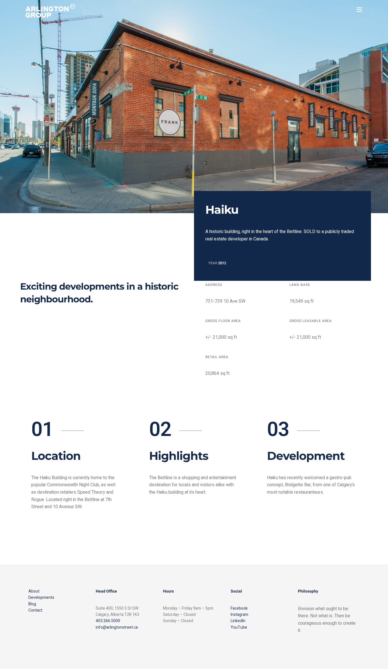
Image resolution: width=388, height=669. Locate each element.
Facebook (239, 608)
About (33, 591)
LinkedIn (238, 621)
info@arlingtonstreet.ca (117, 627)
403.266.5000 (108, 621)
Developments (41, 598)
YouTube (239, 627)
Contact (35, 610)
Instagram (239, 615)
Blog (32, 604)
